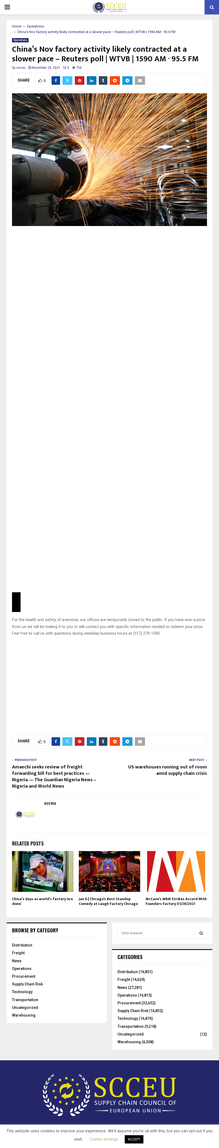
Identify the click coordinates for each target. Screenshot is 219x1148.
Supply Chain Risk (27, 984)
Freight (18, 953)
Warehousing (24, 1015)
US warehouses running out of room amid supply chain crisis (167, 770)
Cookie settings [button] (104, 1139)
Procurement (23, 976)
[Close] (16, 602)
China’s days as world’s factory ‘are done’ (42, 901)
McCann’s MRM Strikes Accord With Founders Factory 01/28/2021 (176, 901)
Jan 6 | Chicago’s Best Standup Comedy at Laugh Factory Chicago (108, 901)
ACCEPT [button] (134, 1139)
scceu (21, 68)
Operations (20, 40)
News (17, 961)
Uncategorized (25, 1007)
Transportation (25, 1000)
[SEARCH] (201, 933)
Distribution (22, 945)
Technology (22, 992)
